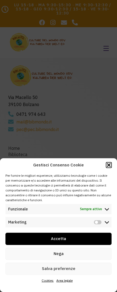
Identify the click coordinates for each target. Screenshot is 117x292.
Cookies (48, 280)
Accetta (58, 238)
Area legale (64, 280)
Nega (59, 253)
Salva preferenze (58, 268)
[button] (109, 165)
